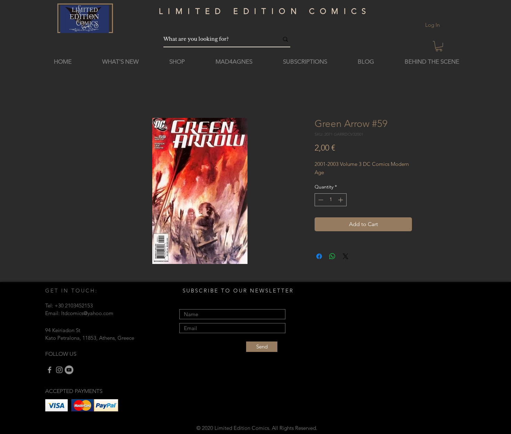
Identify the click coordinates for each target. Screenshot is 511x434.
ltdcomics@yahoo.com (87, 313)
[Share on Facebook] (319, 256)
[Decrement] (320, 200)
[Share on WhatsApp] (332, 256)
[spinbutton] (330, 200)
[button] (439, 46)
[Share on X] (345, 256)
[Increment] (341, 200)
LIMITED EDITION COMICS (265, 11)
